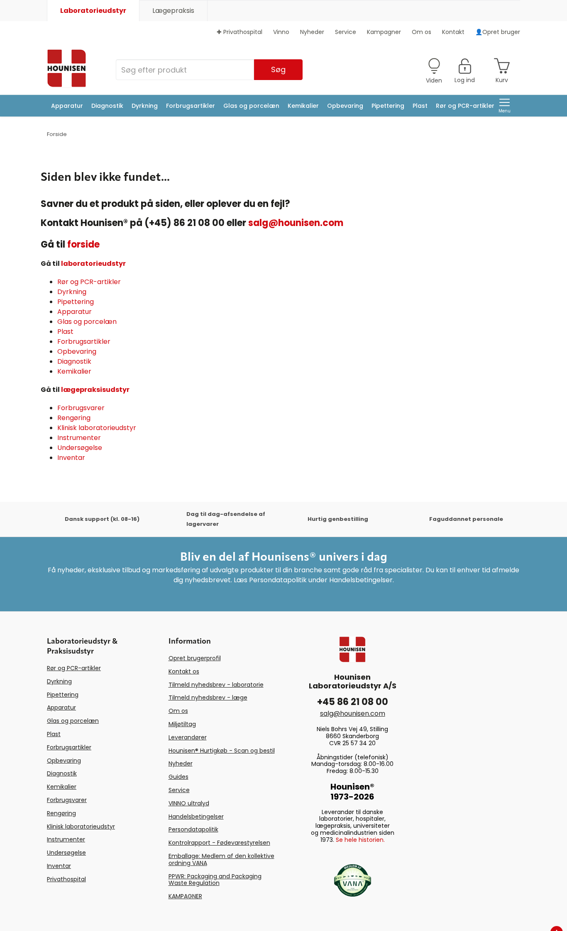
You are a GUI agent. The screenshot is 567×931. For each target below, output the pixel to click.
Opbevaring (345, 106)
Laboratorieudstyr (93, 10)
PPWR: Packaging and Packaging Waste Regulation (215, 879)
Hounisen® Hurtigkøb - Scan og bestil (222, 750)
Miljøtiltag (182, 724)
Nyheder (312, 32)
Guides (178, 777)
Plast (420, 106)
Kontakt (453, 32)
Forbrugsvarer (81, 408)
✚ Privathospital (239, 32)
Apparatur (67, 106)
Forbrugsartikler (190, 106)
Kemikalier (303, 106)
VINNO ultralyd (189, 803)
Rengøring (73, 418)
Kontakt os (184, 671)
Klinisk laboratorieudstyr (96, 428)
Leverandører (188, 737)
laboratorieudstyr (93, 263)
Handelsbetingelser (196, 816)
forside (83, 244)
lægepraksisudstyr (95, 389)
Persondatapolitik (193, 829)
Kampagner (384, 32)
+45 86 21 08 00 (352, 701)
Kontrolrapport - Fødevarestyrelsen (219, 843)
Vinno (281, 32)
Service (345, 32)
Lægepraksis (173, 10)
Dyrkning (145, 106)
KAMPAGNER (185, 896)
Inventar (71, 457)
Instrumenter (79, 437)
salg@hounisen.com (295, 222)
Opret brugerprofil (195, 658)
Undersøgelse (79, 447)
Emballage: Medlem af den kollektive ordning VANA (221, 859)
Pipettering (387, 106)
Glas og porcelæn (251, 106)
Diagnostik (107, 106)
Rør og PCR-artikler (465, 106)
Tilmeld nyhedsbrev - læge (208, 697)
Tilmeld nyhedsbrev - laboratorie (216, 685)
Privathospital (66, 879)
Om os (421, 32)
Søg (278, 69)
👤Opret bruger (497, 32)
